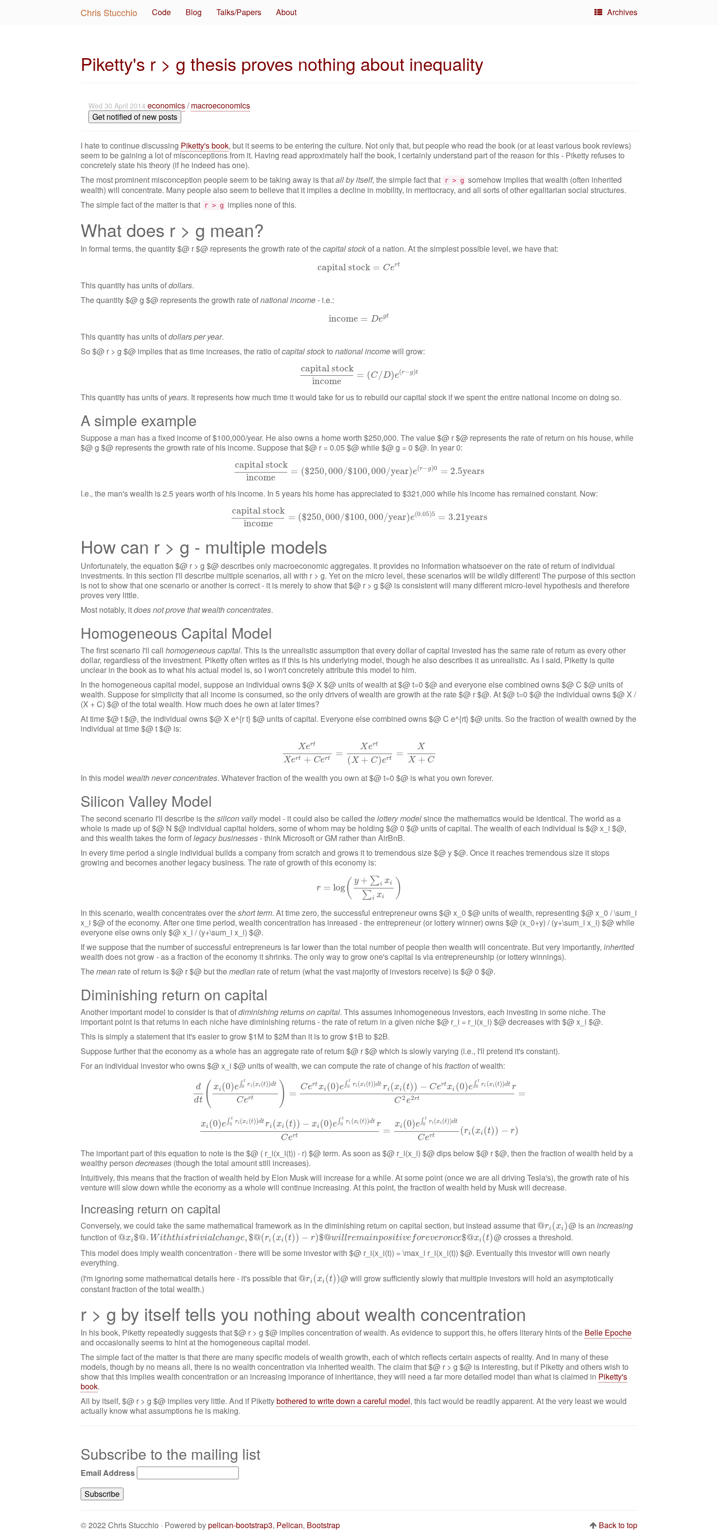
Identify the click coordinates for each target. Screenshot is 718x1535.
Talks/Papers (238, 12)
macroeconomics (220, 105)
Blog (194, 12)
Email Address (108, 1473)
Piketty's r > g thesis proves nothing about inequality (282, 63)
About (286, 12)
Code (161, 12)
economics (166, 105)
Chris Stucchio (109, 12)
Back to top (618, 1525)
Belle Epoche (608, 1332)
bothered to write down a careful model (343, 1400)
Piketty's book (205, 145)
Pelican (289, 1525)
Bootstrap (323, 1525)
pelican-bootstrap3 (240, 1525)
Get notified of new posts (134, 116)
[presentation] (359, 267)
